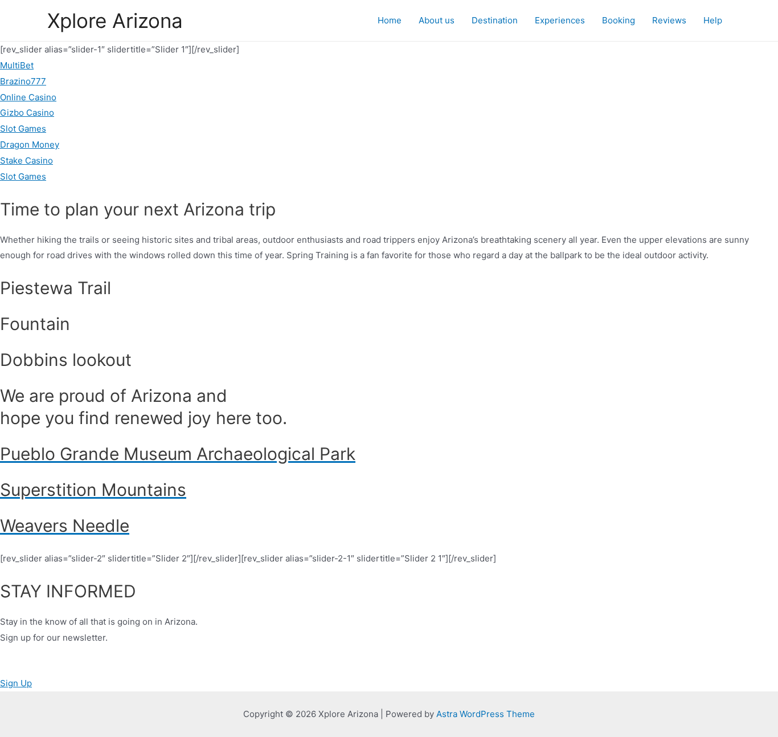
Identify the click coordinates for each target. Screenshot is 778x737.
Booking (618, 20)
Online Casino (28, 97)
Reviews (669, 20)
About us (436, 20)
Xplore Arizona (115, 20)
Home (390, 20)
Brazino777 (23, 81)
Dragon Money (29, 144)
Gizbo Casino (27, 112)
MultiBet (17, 65)
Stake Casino (26, 160)
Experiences (560, 20)
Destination (495, 20)
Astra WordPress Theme (485, 714)
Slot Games (23, 128)
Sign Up (16, 683)
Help (712, 20)
